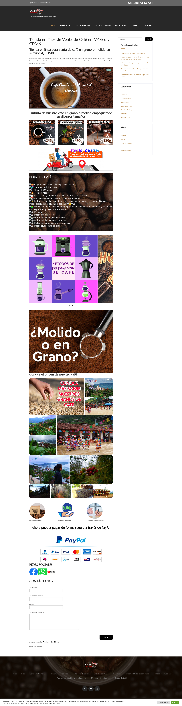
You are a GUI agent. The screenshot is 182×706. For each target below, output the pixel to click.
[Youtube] (97, 688)
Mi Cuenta (116, 674)
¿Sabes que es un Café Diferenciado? (133, 53)
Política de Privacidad (162, 674)
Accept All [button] (175, 702)
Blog (23, 674)
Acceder (123, 139)
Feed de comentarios (128, 147)
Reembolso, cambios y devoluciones (71, 678)
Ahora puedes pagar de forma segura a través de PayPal (71, 527)
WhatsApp (149, 25)
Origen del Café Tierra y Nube (137, 674)
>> (110, 268)
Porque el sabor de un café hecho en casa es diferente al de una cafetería (135, 58)
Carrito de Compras (103, 25)
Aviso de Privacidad (35, 642)
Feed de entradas (126, 143)
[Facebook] (85, 688)
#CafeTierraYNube (35, 647)
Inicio (53, 25)
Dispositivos (124, 102)
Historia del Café (126, 106)
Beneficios (124, 95)
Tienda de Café (65, 25)
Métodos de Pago (100, 674)
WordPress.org (126, 150)
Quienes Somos (121, 25)
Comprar (53, 674)
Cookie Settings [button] (163, 702)
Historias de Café (83, 25)
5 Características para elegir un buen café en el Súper (135, 64)
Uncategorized (125, 117)
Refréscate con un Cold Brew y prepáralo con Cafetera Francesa (134, 70)
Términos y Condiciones (51, 642)
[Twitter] (91, 688)
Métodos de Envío (81, 674)
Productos (124, 113)
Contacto (136, 25)
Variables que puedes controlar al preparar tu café (135, 76)
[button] (71, 87)
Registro (123, 135)
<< (32, 268)
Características (126, 98)
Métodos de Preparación (129, 110)
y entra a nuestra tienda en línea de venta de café (82, 61)
